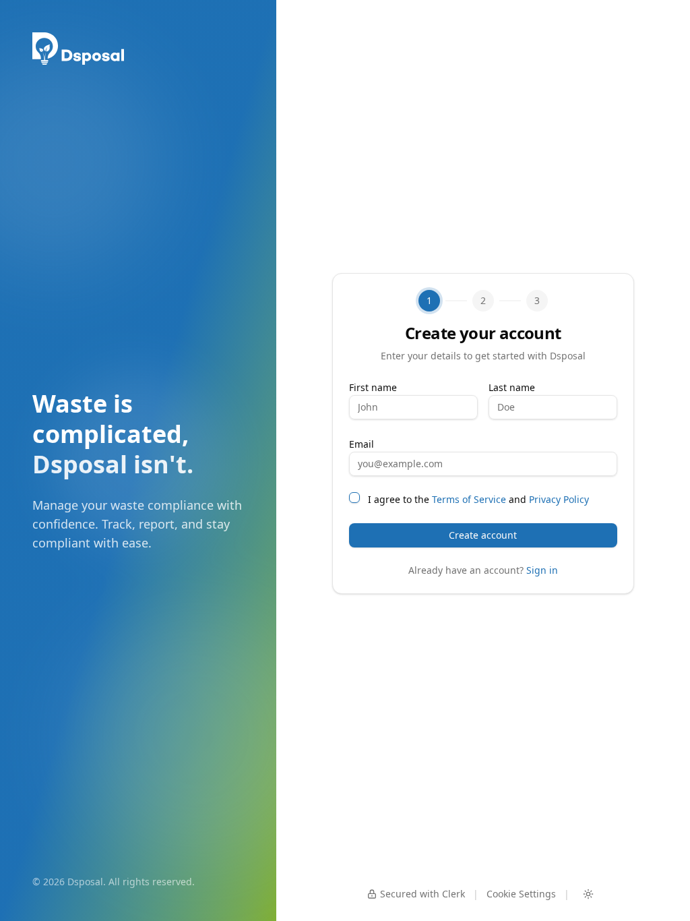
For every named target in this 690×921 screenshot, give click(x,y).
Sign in (542, 570)
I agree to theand (478, 499)
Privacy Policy (559, 499)
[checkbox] (354, 497)
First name (373, 387)
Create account (483, 535)
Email (361, 444)
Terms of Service (469, 499)
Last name (512, 387)
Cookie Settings (521, 893)
